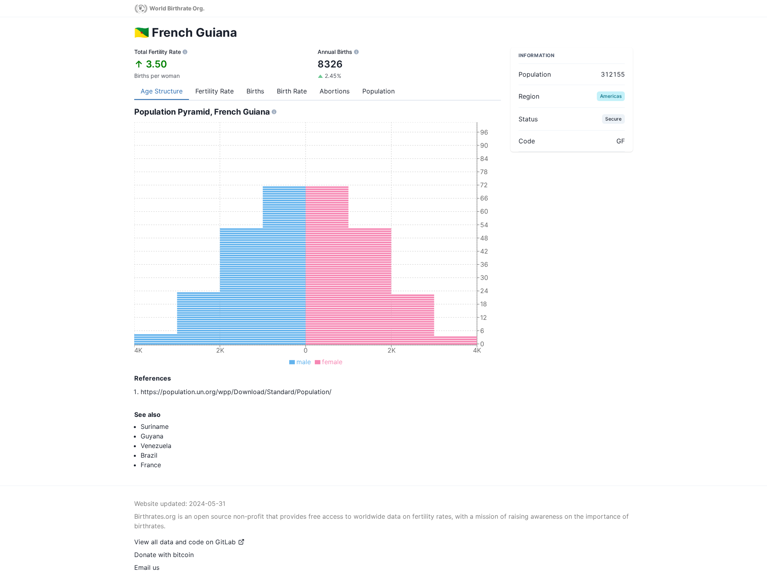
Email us (146, 567)
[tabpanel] (317, 252)
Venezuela (156, 446)
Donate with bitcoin (164, 555)
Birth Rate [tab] (292, 91)
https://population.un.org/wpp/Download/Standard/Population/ (236, 392)
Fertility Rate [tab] (214, 91)
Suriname (155, 426)
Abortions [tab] (335, 91)
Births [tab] (255, 91)
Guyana (152, 436)
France (151, 465)
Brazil (149, 455)
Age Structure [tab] (162, 91)
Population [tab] (378, 91)
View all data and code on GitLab (185, 542)
